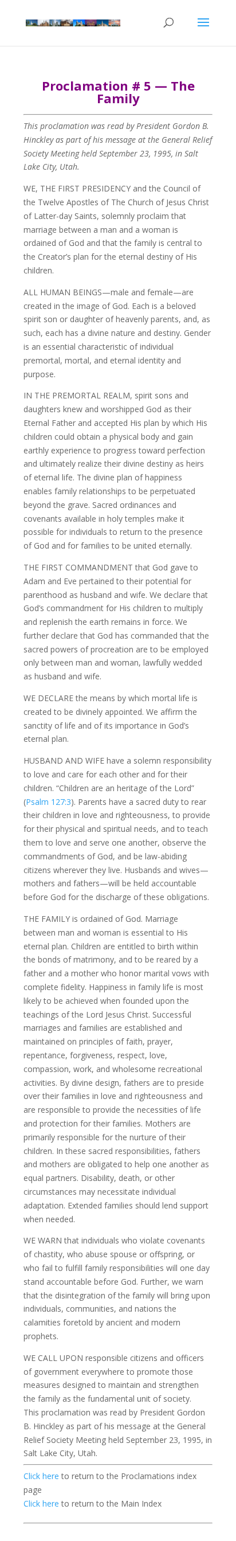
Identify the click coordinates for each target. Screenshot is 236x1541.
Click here (41, 1475)
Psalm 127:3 (48, 801)
